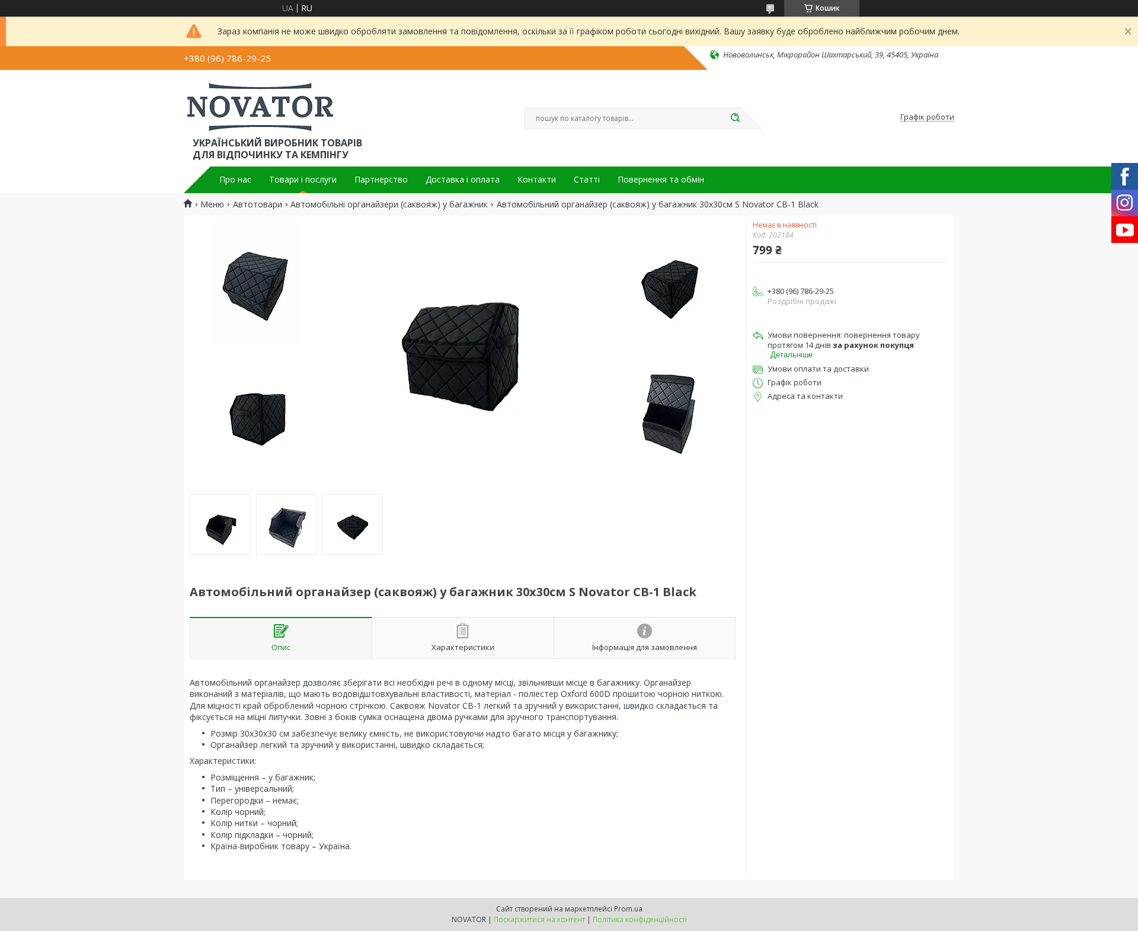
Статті (587, 179)
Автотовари (257, 204)
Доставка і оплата (463, 179)
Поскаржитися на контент (539, 919)
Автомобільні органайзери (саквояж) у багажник (389, 204)
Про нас (235, 179)
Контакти (536, 179)
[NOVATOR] (260, 105)
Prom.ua (628, 909)
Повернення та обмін (661, 179)
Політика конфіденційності (640, 919)
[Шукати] (735, 118)
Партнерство (381, 179)
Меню (212, 204)
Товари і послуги (303, 179)
